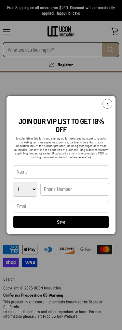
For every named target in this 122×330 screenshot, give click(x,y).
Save (61, 222)
